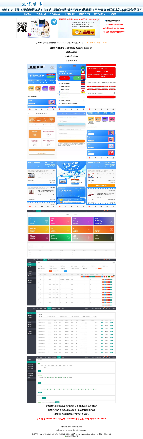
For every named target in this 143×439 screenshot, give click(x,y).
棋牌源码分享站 (77, 427)
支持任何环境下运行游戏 (86, 26)
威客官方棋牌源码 (66, 427)
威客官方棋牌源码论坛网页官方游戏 (50, 434)
